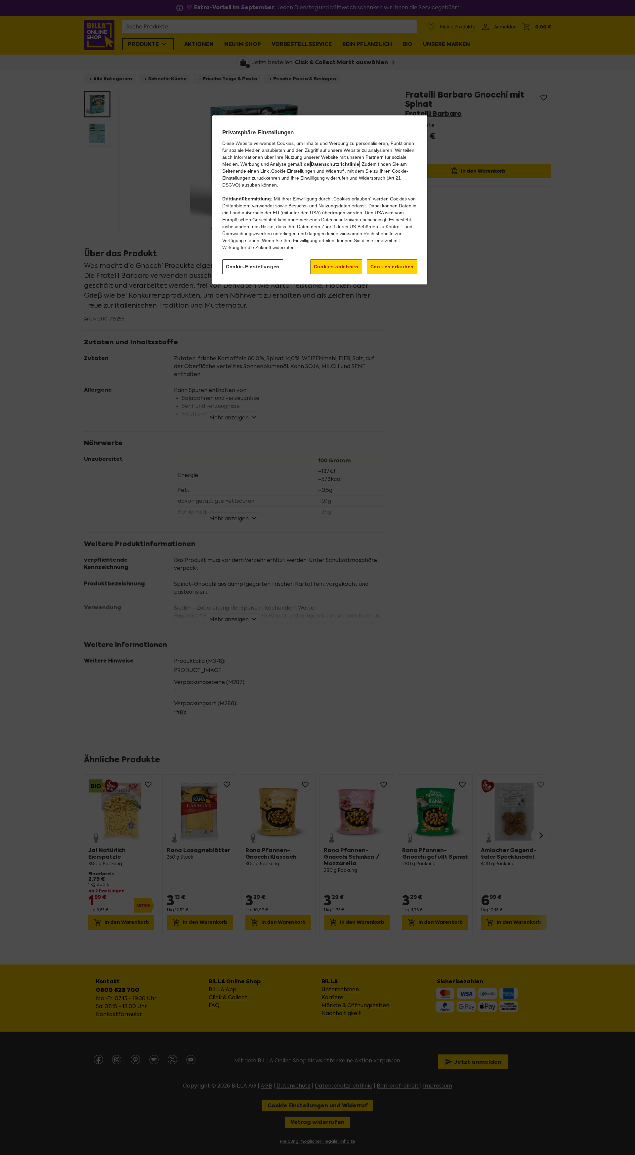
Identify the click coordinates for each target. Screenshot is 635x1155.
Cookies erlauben (392, 266)
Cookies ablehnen (336, 266)
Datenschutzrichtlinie (335, 164)
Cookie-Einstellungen (252, 266)
